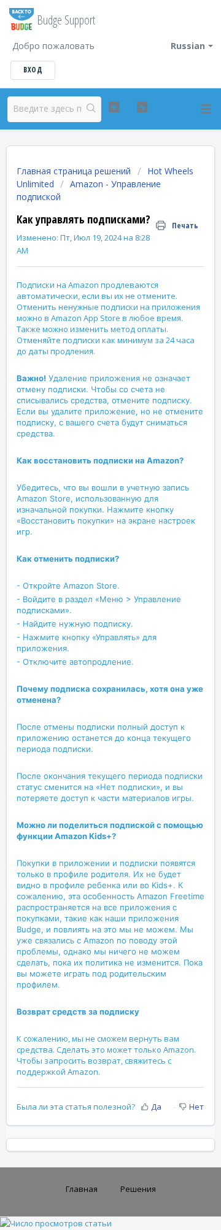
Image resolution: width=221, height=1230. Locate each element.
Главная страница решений (75, 171)
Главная (82, 1188)
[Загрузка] (88, 618)
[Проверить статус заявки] (142, 107)
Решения (138, 1188)
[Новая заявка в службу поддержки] (114, 107)
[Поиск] (91, 109)
